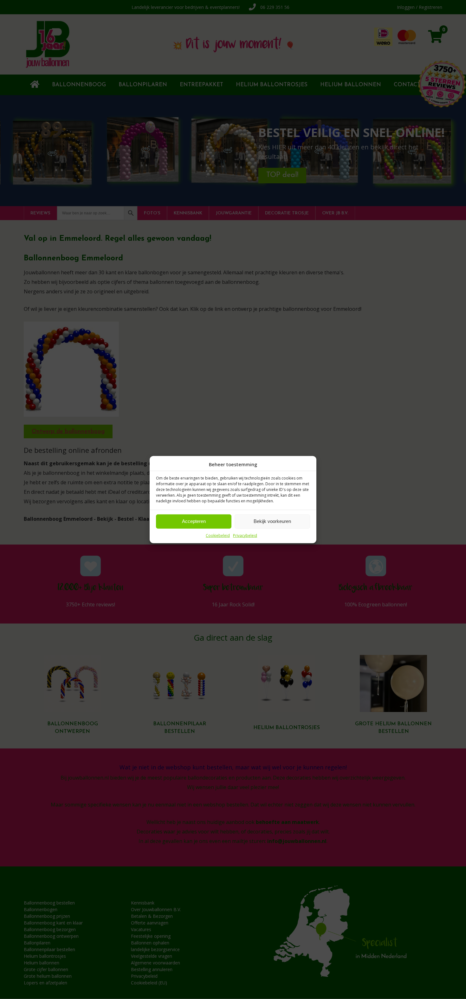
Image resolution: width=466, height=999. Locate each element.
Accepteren (194, 521)
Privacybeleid (245, 535)
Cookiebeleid (218, 535)
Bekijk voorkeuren (272, 521)
